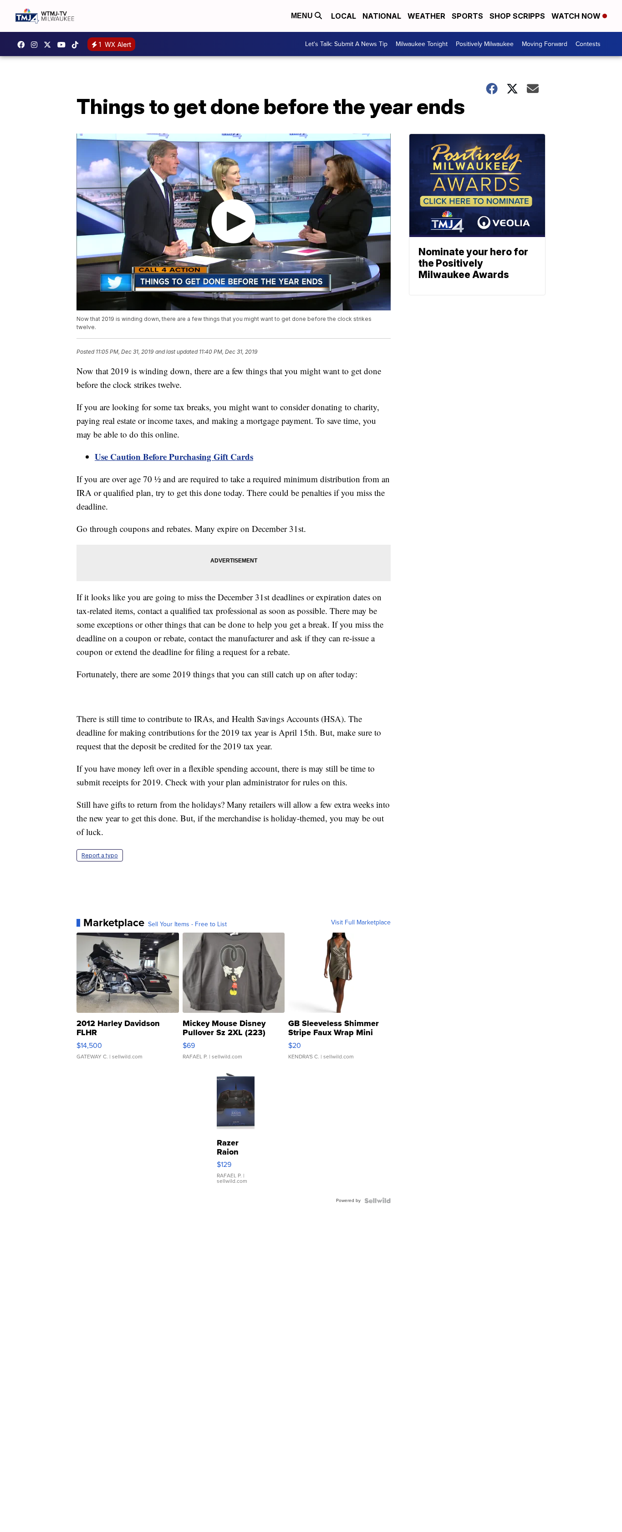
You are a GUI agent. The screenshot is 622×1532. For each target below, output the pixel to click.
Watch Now (576, 16)
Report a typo (100, 855)
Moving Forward (544, 44)
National (381, 16)
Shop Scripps (517, 16)
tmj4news (36, 44)
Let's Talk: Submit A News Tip (346, 44)
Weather (426, 16)
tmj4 (23, 44)
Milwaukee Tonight (422, 44)
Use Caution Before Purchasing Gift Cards (174, 456)
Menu (303, 16)
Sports (467, 16)
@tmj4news (77, 44)
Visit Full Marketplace (361, 922)
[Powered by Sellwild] (377, 1200)
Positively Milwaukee (485, 44)
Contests (588, 44)
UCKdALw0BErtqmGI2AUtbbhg (63, 44)
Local (343, 16)
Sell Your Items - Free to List (187, 924)
